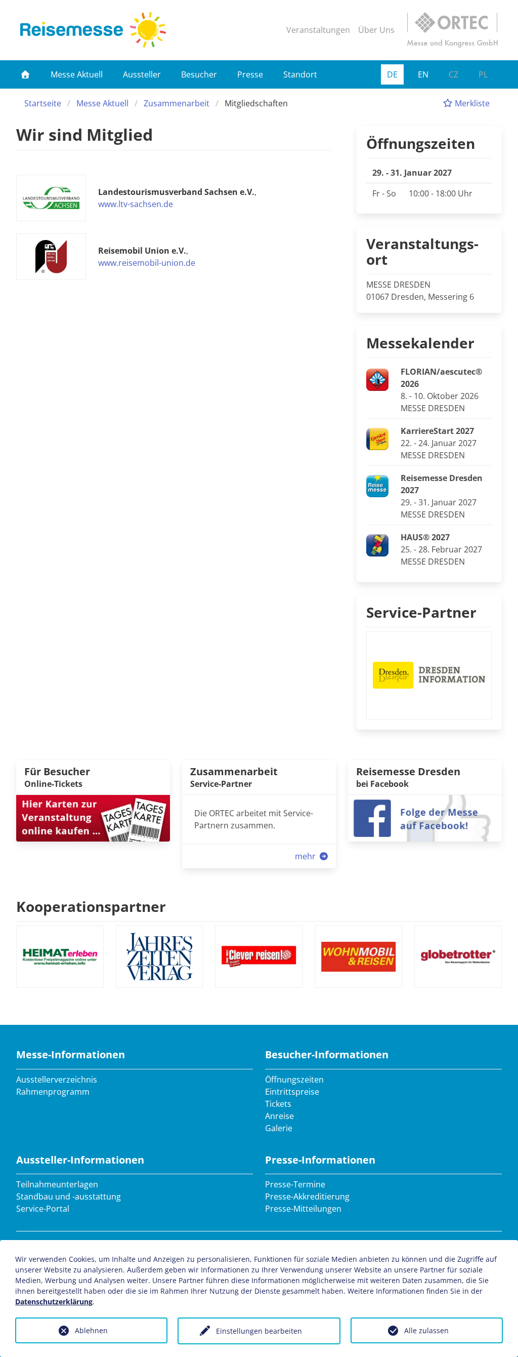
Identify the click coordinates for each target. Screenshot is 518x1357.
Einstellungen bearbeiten (259, 1331)
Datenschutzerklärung (54, 1301)
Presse (250, 74)
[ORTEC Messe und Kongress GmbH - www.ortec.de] (452, 30)
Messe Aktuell (77, 74)
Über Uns (376, 29)
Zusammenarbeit (176, 103)
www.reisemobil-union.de (146, 262)
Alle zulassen (426, 1330)
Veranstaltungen (318, 29)
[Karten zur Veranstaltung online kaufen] (93, 817)
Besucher (199, 74)
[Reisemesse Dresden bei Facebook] (425, 817)
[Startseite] (25, 74)
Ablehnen (91, 1330)
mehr (306, 856)
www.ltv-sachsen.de (135, 204)
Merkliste (471, 103)
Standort (300, 74)
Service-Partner (421, 612)
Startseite (42, 103)
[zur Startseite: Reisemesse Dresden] (93, 30)
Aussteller (142, 74)
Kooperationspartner (91, 906)
